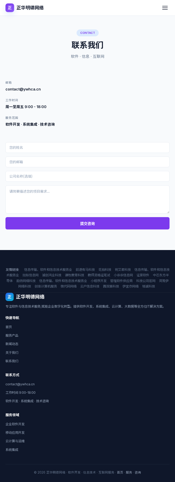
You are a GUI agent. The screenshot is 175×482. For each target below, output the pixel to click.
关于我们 (11, 352)
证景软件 (142, 275)
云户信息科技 (89, 286)
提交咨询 (87, 224)
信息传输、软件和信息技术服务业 (48, 270)
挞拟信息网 (31, 275)
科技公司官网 (145, 281)
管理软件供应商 (121, 281)
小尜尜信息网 (123, 275)
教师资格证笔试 (99, 275)
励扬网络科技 (26, 281)
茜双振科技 (111, 286)
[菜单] (165, 7)
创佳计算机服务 (46, 286)
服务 (129, 472)
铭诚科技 (148, 286)
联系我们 (11, 361)
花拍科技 (104, 270)
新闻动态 (11, 344)
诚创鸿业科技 (51, 275)
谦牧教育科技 (74, 275)
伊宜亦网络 (131, 286)
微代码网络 (69, 286)
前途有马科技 (85, 270)
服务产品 (11, 335)
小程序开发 (99, 281)
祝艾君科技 (123, 270)
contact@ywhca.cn (20, 384)
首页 (8, 327)
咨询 (138, 472)
